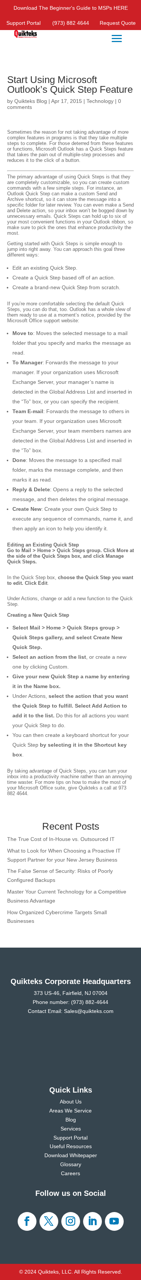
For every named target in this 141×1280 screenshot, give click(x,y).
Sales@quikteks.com (89, 1011)
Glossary (70, 1164)
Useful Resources (71, 1146)
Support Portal (23, 23)
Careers (70, 1173)
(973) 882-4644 (89, 1002)
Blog (70, 1120)
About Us (71, 1102)
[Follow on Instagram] (70, 1221)
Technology (100, 101)
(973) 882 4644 (70, 23)
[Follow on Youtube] (114, 1221)
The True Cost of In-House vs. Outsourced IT (61, 839)
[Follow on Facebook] (27, 1221)
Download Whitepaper (70, 1155)
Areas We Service (70, 1111)
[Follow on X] (48, 1221)
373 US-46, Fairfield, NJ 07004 (71, 993)
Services (71, 1129)
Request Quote (118, 23)
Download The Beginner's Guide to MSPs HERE (71, 8)
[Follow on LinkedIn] (92, 1221)
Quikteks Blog (30, 101)
